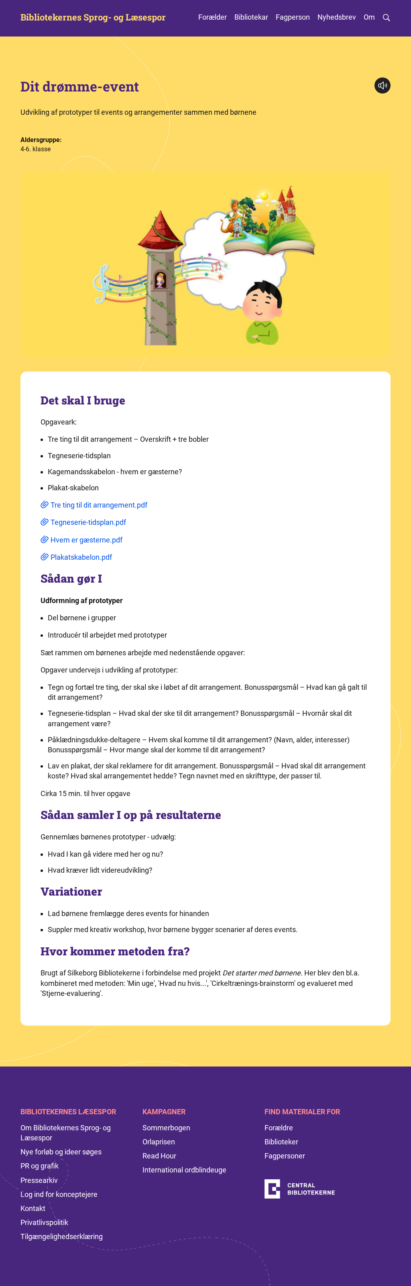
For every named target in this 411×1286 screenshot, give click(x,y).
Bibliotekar (251, 17)
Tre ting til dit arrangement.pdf (99, 505)
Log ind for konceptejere (59, 1194)
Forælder (212, 17)
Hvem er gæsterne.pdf (86, 540)
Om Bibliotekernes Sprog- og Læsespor (65, 1132)
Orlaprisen (158, 1142)
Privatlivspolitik (44, 1222)
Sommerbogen (166, 1127)
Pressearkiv (39, 1180)
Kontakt (32, 1208)
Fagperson (293, 17)
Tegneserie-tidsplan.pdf (88, 522)
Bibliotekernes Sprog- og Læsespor (93, 17)
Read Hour (159, 1156)
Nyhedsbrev (336, 17)
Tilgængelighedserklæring (61, 1236)
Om (369, 17)
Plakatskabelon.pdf (81, 557)
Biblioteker (281, 1142)
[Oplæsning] (382, 85)
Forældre (279, 1127)
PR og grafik (39, 1166)
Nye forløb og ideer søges (61, 1152)
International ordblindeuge (184, 1170)
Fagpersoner (285, 1156)
